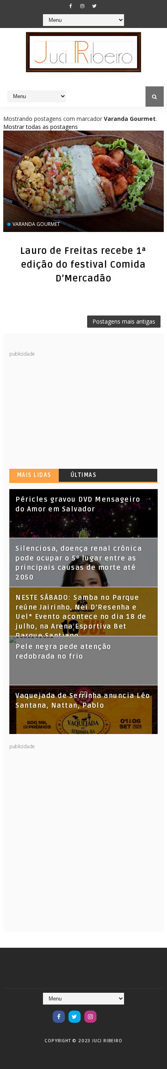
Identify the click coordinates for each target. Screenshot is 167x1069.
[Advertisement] (70, 408)
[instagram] (82, 6)
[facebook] (70, 6)
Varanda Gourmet (36, 224)
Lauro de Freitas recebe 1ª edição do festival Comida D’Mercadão (83, 264)
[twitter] (94, 6)
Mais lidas (34, 475)
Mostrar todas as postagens (40, 127)
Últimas (84, 475)
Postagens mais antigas (123, 321)
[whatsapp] (106, 1013)
